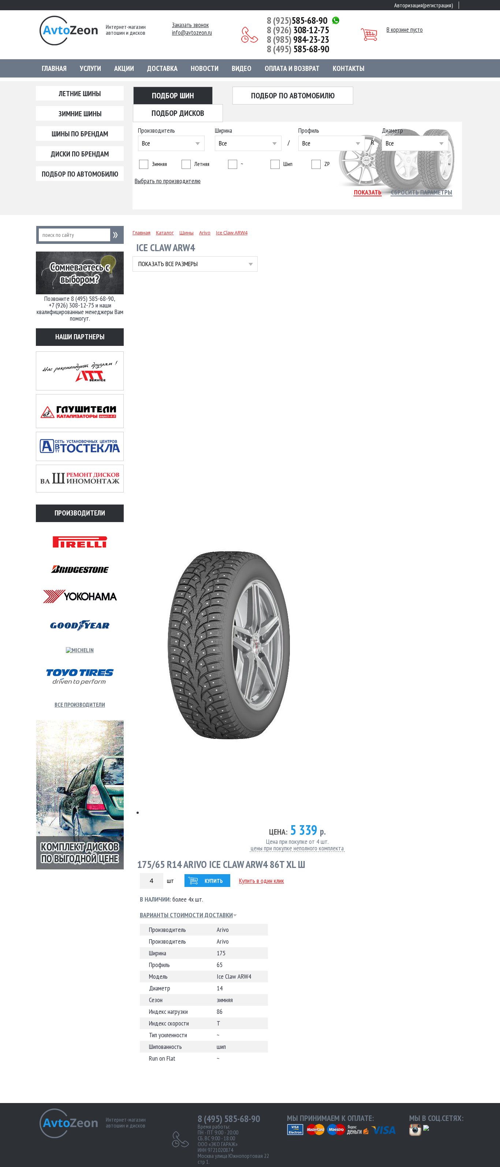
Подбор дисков (178, 113)
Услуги (90, 68)
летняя (201, 164)
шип (287, 164)
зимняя (159, 164)
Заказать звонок (190, 25)
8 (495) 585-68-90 (229, 1118)
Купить (214, 880)
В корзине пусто (405, 30)
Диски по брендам (80, 154)
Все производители (80, 704)
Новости (205, 68)
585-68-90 (297, 20)
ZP (326, 164)
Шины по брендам (80, 134)
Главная (54, 68)
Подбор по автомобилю (80, 174)
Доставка (162, 68)
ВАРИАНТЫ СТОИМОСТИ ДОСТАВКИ (186, 915)
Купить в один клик (261, 880)
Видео (241, 68)
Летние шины (80, 93)
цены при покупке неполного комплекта (297, 848)
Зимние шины (80, 113)
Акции (124, 68)
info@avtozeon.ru (192, 33)
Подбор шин (173, 95)
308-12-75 (298, 30)
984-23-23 (298, 39)
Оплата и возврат (292, 68)
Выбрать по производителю (168, 181)
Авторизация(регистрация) (423, 5)
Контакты (348, 68)
